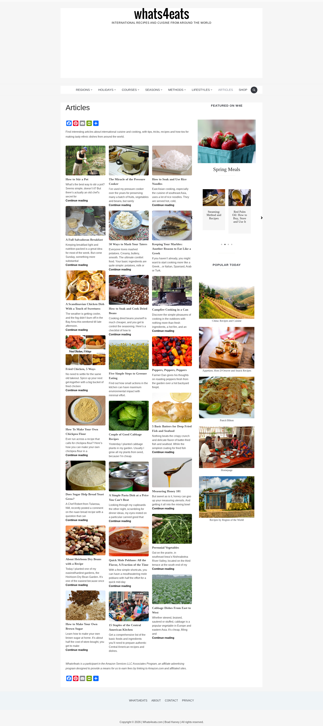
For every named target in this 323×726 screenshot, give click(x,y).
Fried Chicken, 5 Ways (80, 369)
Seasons (152, 89)
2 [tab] (225, 244)
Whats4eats (138, 700)
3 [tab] (228, 244)
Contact (171, 700)
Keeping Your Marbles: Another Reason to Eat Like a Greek (171, 249)
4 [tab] (232, 244)
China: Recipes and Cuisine (226, 320)
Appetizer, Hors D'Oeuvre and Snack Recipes (226, 370)
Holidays (105, 89)
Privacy (188, 700)
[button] (191, 218)
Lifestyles (201, 89)
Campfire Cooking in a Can (170, 309)
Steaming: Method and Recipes (214, 215)
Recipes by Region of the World (227, 519)
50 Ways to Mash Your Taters (128, 244)
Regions (83, 89)
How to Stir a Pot (77, 179)
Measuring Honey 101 (166, 491)
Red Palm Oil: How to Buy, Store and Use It (239, 216)
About (156, 700)
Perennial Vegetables (165, 547)
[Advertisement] (161, 54)
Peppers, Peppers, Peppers (169, 370)
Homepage (226, 470)
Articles (225, 89)
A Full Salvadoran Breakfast (84, 239)
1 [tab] (221, 244)
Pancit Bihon (227, 420)
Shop (243, 89)
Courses (129, 89)
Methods (175, 89)
